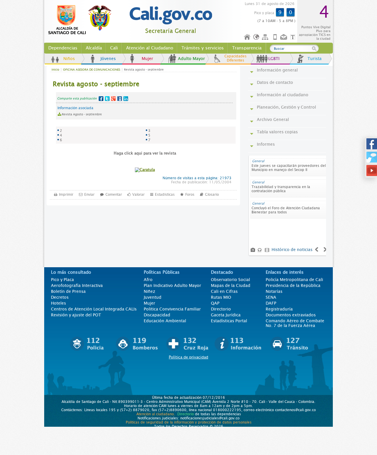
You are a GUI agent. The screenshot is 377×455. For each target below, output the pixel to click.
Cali (114, 48)
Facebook (101, 98)
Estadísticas (165, 194)
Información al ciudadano (282, 94)
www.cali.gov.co (82, 20)
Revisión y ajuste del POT (76, 315)
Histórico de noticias (292, 249)
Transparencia (247, 48)
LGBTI (274, 58)
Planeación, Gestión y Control (286, 107)
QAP (215, 303)
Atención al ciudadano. (155, 414)
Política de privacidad (188, 357)
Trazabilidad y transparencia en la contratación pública (281, 189)
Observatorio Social (230, 279)
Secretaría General (170, 31)
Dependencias (62, 48)
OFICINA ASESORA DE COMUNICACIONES (91, 69)
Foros (189, 194)
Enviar (89, 194)
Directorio (221, 309)
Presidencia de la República (293, 285)
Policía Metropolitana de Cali (294, 279)
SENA (271, 297)
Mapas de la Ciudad (230, 285)
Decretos (60, 297)
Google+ (113, 98)
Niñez (149, 291)
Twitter (107, 98)
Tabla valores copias (277, 131)
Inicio (247, 37)
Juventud (152, 297)
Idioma (256, 37)
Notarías (274, 291)
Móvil (275, 37)
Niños (69, 58)
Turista (314, 58)
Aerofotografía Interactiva (77, 285)
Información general (277, 70)
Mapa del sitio (266, 37)
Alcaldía (94, 48)
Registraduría (279, 309)
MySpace (119, 98)
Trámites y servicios (202, 48)
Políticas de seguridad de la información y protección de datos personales (189, 422)
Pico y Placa (62, 279)
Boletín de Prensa (68, 291)
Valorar (138, 194)
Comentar (113, 194)
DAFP (271, 303)
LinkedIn (125, 98)
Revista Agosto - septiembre (82, 114)
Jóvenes (108, 58)
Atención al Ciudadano (149, 48)
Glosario (212, 194)
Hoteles (58, 303)
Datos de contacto (275, 82)
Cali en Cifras (224, 291)
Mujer (147, 58)
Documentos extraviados (291, 315)
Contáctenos (284, 37)
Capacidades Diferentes (235, 58)
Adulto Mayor (191, 58)
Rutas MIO (221, 297)
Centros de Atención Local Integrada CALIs (94, 309)
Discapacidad (157, 315)
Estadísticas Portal (229, 320)
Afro (148, 279)
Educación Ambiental (165, 320)
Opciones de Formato (293, 37)
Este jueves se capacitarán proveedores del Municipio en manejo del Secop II (289, 168)
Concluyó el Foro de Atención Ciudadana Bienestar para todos (286, 210)
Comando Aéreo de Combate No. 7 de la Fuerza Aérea (295, 323)
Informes (266, 144)
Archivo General (273, 119)
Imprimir (66, 194)
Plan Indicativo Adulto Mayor (172, 285)
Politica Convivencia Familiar (172, 309)
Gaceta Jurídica (226, 315)
